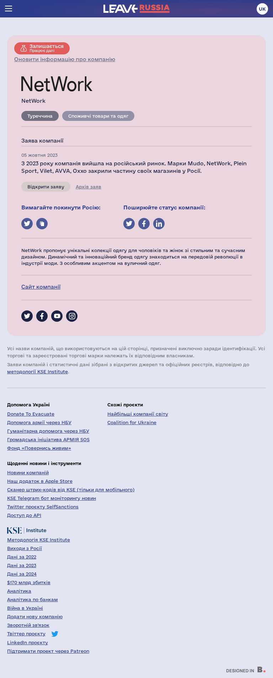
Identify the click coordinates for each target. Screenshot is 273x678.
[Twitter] (27, 316)
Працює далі (47, 48)
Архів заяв (88, 186)
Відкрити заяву (45, 186)
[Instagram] (71, 316)
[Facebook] (42, 316)
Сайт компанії (40, 287)
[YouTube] (57, 316)
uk (262, 8)
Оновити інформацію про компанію (64, 59)
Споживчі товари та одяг (98, 115)
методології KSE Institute (37, 371)
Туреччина (40, 115)
